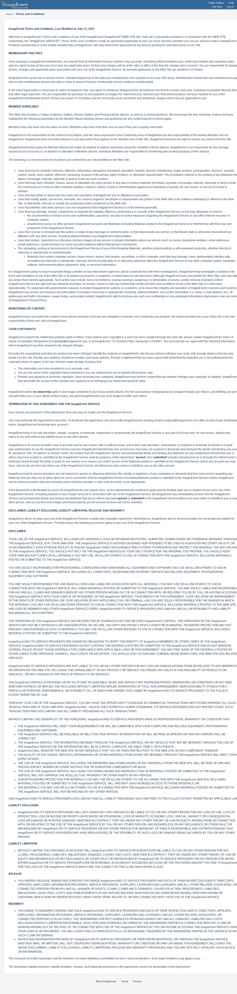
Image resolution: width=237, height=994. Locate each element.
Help (231, 2)
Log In (230, 6)
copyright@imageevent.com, (70, 341)
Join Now (217, 6)
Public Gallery (216, 2)
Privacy (137, 981)
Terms (124, 981)
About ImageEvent (106, 981)
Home (9, 14)
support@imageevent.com (181, 420)
